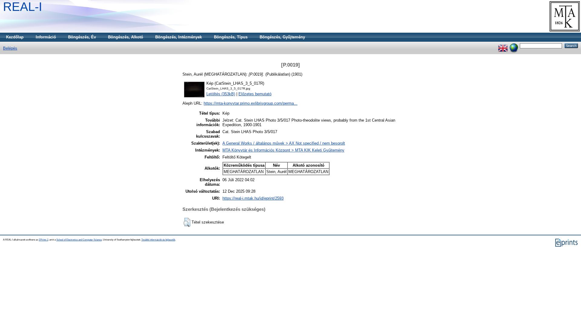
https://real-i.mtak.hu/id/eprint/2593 (253, 198)
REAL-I (22, 6)
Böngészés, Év (82, 37)
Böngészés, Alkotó (125, 37)
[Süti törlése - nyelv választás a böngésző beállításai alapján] (514, 45)
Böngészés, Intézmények (178, 37)
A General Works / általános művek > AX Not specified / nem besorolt (283, 143)
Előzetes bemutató (254, 94)
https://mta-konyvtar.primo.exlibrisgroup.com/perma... (250, 103)
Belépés (10, 48)
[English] (503, 45)
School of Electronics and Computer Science (79, 239)
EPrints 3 (43, 239)
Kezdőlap (15, 37)
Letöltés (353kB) (220, 94)
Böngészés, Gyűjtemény (282, 37)
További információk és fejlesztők (158, 239)
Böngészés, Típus (231, 37)
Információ (46, 37)
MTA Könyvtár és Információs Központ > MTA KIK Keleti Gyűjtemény (283, 150)
